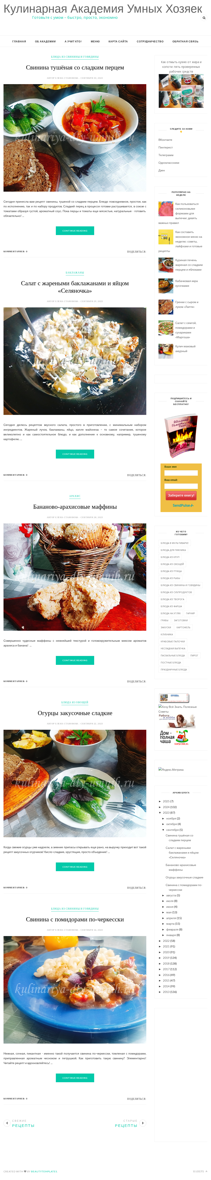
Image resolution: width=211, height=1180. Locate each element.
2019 (166, 957)
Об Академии (45, 41)
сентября (172, 829)
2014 (166, 986)
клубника (167, 634)
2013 (166, 992)
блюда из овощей (74, 702)
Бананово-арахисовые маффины (75, 506)
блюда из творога (172, 599)
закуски (166, 627)
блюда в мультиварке (175, 543)
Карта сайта (118, 41)
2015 (166, 980)
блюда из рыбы (170, 578)
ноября (171, 818)
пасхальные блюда (173, 655)
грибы (164, 620)
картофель (183, 627)
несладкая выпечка (173, 648)
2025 (166, 801)
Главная (19, 41)
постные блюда (171, 662)
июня (169, 906)
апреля (171, 918)
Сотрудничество (150, 41)
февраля (172, 929)
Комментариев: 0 (15, 251)
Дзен (161, 170)
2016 (166, 975)
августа (171, 895)
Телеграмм (165, 155)
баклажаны (75, 272)
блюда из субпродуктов (176, 592)
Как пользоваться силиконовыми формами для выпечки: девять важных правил (178, 213)
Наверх (199, 1171)
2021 (166, 946)
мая (169, 912)
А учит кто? (73, 41)
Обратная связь (185, 41)
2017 (166, 969)
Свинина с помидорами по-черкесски (75, 919)
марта (170, 923)
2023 (166, 812)
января (171, 935)
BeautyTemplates (44, 1171)
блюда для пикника (173, 550)
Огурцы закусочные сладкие (75, 712)
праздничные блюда (174, 669)
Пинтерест (165, 147)
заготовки (181, 620)
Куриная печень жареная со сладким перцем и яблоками (189, 264)
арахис (75, 496)
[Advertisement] (181, 1074)
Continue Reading (75, 230)
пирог (194, 655)
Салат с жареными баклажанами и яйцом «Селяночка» (182, 852)
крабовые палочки (173, 641)
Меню (95, 41)
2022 (166, 940)
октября (171, 824)
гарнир (190, 613)
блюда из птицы (171, 571)
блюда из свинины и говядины (75, 56)
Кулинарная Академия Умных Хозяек (103, 8)
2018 (166, 963)
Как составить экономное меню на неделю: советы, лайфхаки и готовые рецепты (180, 241)
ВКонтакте (165, 139)
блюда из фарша (171, 606)
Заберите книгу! (181, 495)
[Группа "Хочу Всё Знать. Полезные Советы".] (181, 711)
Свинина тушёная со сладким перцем (75, 67)
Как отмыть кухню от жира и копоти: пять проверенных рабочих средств (181, 66)
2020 (166, 952)
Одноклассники (168, 162)
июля (169, 901)
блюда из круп (170, 557)
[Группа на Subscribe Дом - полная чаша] (173, 744)
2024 (166, 807)
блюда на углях (171, 613)
